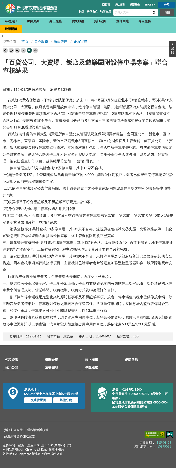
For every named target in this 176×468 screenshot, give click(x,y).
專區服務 (145, 21)
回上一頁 (17, 50)
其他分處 (66, 400)
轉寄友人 (5, 50)
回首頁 (106, 4)
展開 (172, 50)
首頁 (24, 41)
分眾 (166, 4)
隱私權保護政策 (37, 430)
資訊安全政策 (13, 430)
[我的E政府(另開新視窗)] (169, 435)
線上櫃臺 (56, 21)
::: (2, 2)
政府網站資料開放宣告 (19, 436)
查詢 (154, 12)
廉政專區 (61, 41)
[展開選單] (81, 349)
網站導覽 (120, 4)
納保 (81, 11)
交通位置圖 (38, 400)
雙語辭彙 (135, 4)
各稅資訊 (11, 21)
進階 (167, 12)
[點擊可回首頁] (31, 8)
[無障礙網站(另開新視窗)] (155, 435)
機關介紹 (33, 21)
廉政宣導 (80, 41)
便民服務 (78, 21)
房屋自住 (92, 11)
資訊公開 (100, 21)
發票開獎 (11, 29)
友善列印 (11, 50)
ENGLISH (150, 4)
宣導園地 (122, 21)
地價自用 (105, 11)
